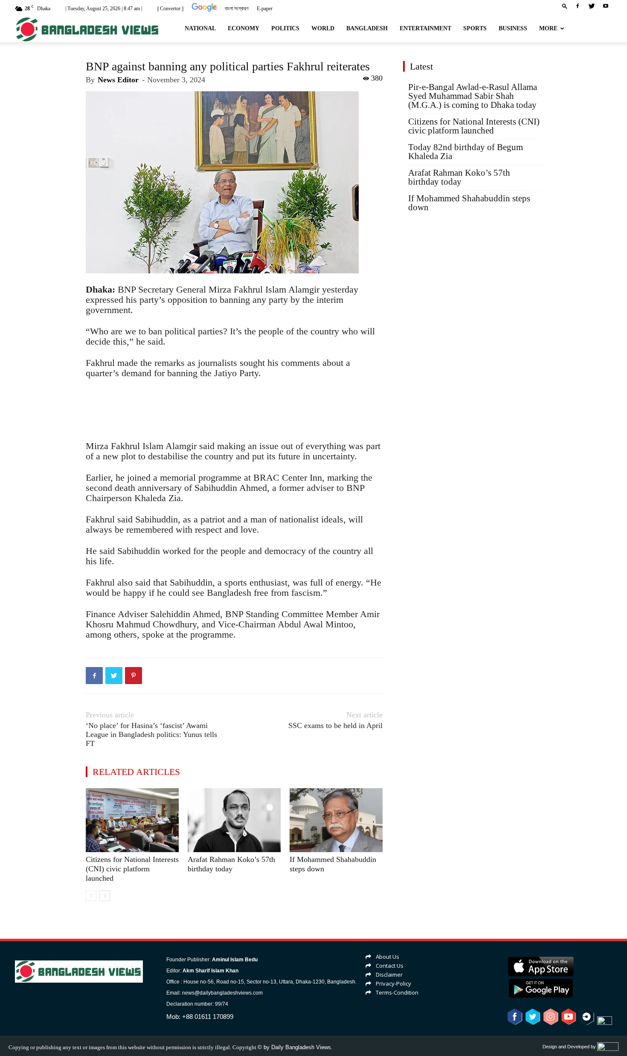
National (200, 28)
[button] (564, 6)
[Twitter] (591, 6)
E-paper (265, 9)
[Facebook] (577, 6)
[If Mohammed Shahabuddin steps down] (336, 820)
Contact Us (389, 965)
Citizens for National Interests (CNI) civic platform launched (132, 868)
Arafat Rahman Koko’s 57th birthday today (459, 177)
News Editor (118, 79)
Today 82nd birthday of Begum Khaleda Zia (465, 152)
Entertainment (425, 28)
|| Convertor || (170, 9)
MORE (548, 28)
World (322, 28)
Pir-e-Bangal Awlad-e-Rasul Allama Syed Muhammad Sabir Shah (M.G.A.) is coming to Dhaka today (472, 96)
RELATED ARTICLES (136, 771)
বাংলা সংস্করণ (237, 9)
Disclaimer (389, 974)
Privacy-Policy (393, 983)
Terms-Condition (397, 992)
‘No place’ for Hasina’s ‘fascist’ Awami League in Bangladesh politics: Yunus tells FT (151, 734)
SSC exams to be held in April (335, 725)
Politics (285, 28)
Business (513, 28)
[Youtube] (605, 6)
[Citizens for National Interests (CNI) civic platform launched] (132, 820)
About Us (387, 956)
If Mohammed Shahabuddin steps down (469, 203)
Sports (475, 28)
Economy (243, 28)
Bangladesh (367, 28)
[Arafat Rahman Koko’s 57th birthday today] (234, 820)
